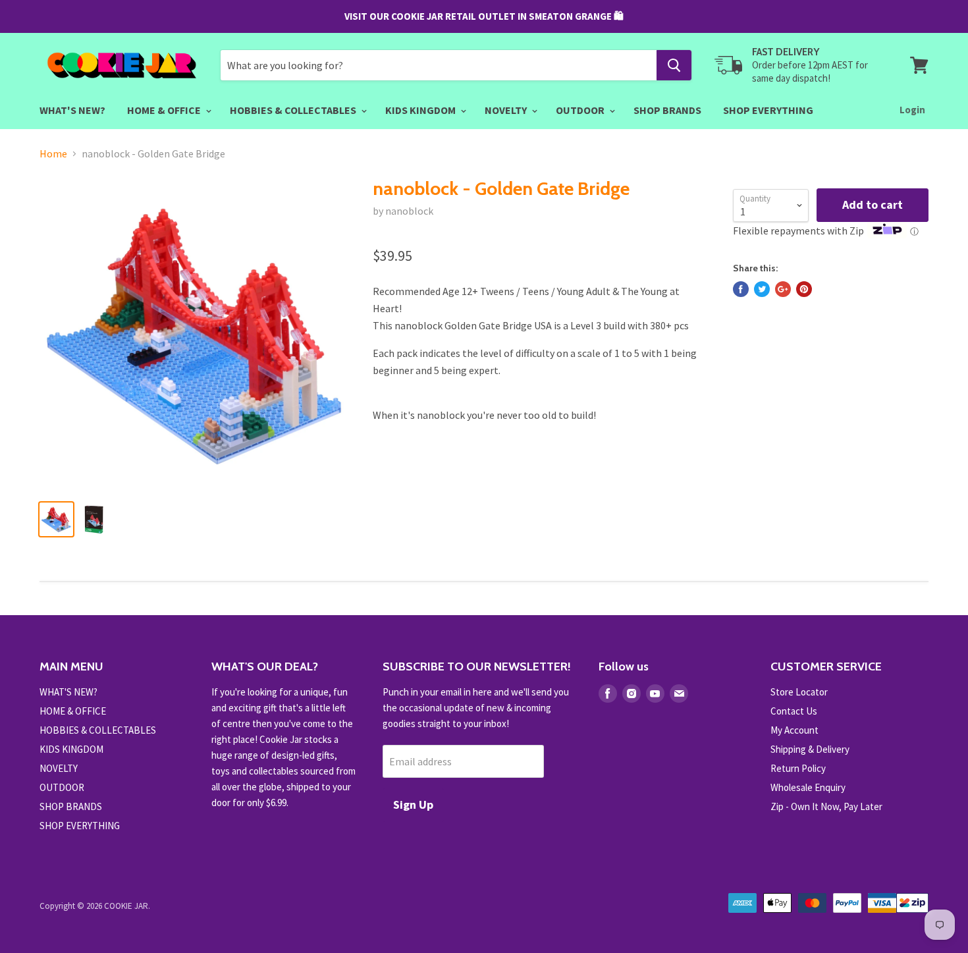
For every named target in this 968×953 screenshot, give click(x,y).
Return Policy (798, 768)
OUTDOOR (581, 110)
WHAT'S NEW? (72, 110)
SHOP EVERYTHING (768, 110)
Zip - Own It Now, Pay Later (826, 806)
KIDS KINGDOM (421, 110)
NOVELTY (507, 110)
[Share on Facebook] (741, 289)
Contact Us (793, 711)
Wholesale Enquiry (808, 787)
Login (912, 109)
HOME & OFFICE (165, 110)
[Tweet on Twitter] (762, 289)
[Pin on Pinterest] (804, 289)
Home (53, 153)
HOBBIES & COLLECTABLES (294, 110)
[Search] (674, 65)
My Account (794, 730)
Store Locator (799, 692)
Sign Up (413, 804)
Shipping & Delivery (809, 749)
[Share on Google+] (783, 289)
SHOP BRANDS (667, 110)
